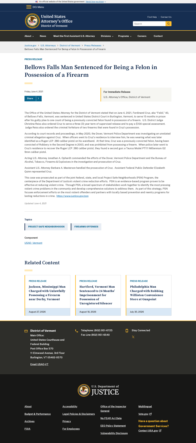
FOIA (27, 428)
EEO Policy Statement (113, 425)
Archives (29, 421)
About (28, 406)
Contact (148, 430)
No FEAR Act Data (111, 418)
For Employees (71, 428)
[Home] (49, 27)
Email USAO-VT (39, 364)
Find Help (152, 17)
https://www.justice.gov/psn (73, 196)
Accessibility (69, 406)
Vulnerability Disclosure (114, 433)
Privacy (66, 421)
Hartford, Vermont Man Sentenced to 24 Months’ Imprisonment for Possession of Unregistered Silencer (97, 295)
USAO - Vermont (33, 243)
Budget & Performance (37, 414)
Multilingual (145, 406)
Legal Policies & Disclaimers (78, 414)
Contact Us (166, 17)
